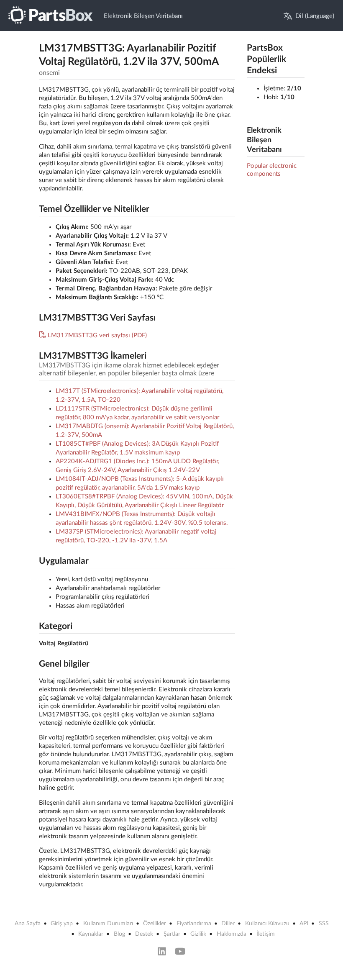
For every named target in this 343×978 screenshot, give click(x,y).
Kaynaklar (90, 934)
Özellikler (154, 924)
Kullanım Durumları (108, 924)
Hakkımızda (231, 934)
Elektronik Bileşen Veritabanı (143, 16)
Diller (228, 924)
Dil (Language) (314, 16)
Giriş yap (62, 924)
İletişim (265, 934)
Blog (119, 934)
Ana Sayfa (28, 924)
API (303, 924)
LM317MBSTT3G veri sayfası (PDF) (97, 335)
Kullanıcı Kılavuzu (267, 924)
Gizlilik (198, 934)
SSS (324, 924)
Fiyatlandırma (194, 924)
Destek (144, 934)
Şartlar (172, 934)
